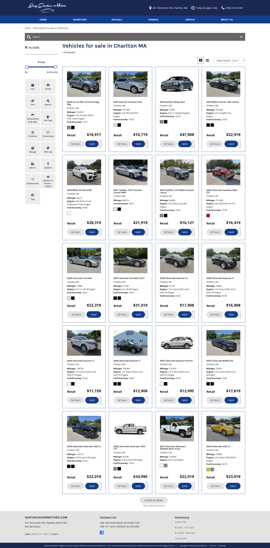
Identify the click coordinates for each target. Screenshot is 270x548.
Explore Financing (100, 144)
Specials (116, 19)
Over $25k (180, 538)
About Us (227, 19)
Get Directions (32, 526)
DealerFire (101, 545)
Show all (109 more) (153, 505)
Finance (153, 19)
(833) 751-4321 (40, 534)
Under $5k (180, 521)
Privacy (213, 545)
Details (75, 143)
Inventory (80, 19)
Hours (54, 534)
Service (190, 19)
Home (43, 19)
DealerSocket (122, 545)
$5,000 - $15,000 (184, 527)
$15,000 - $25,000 (185, 532)
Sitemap (222, 545)
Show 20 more (154, 500)
